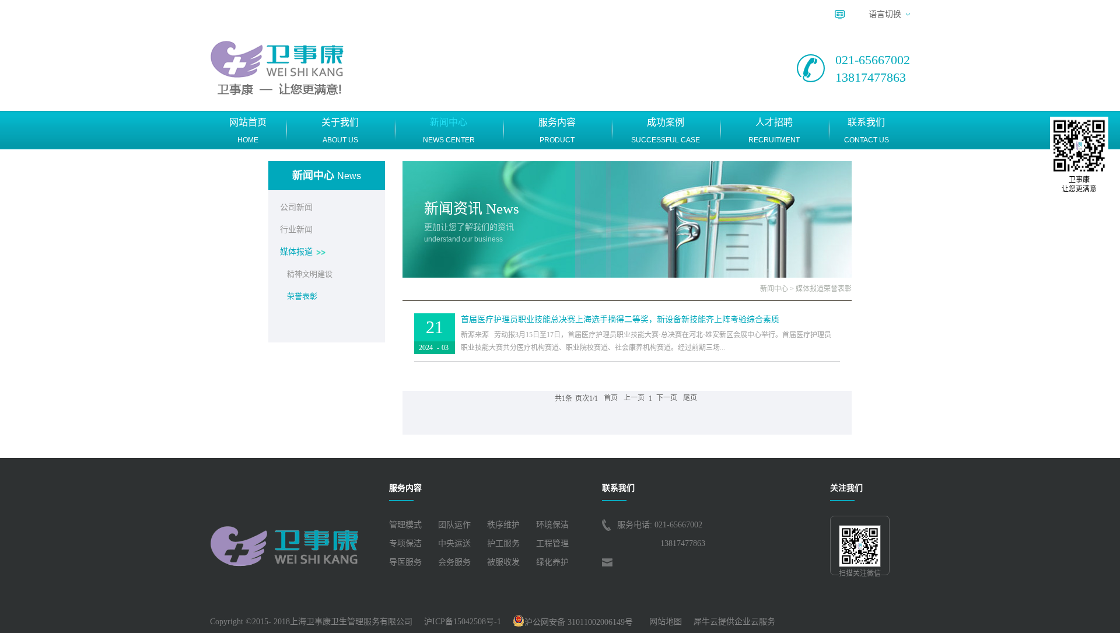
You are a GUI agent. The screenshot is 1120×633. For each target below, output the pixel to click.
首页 (611, 398)
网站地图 (663, 621)
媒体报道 (810, 289)
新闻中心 (774, 289)
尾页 (690, 398)
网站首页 (248, 130)
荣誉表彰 (838, 289)
